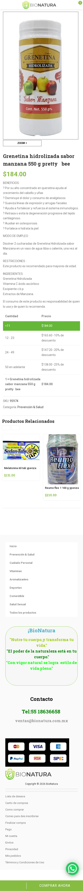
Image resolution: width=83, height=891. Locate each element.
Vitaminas (16, 571)
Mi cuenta (11, 836)
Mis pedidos (13, 855)
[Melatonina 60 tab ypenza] (21, 436)
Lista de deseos (15, 796)
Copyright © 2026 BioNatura (41, 783)
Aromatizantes (19, 579)
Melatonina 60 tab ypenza (20, 468)
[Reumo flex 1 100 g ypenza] (61, 436)
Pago (8, 829)
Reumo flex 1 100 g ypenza (62, 487)
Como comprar (14, 809)
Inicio (13, 546)
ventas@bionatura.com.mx (41, 720)
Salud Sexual (18, 604)
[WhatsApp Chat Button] (72, 868)
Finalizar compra (15, 822)
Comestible (17, 596)
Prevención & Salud (30, 407)
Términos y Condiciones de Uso (24, 862)
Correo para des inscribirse (22, 816)
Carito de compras (16, 803)
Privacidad (11, 849)
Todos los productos (23, 612)
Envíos (9, 842)
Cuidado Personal (21, 562)
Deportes (16, 587)
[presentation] (6, 427)
